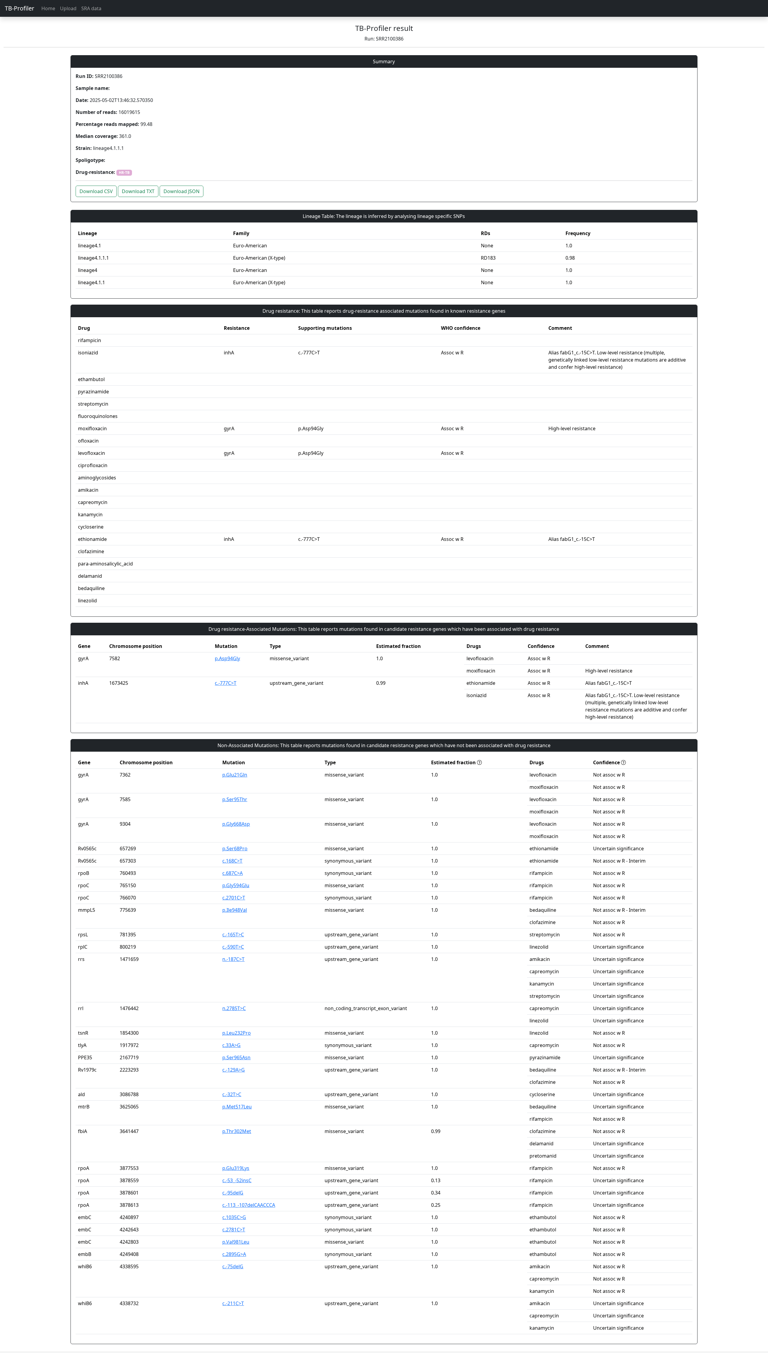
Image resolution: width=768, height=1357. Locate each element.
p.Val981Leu (235, 1242)
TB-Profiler (19, 8)
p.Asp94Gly (227, 658)
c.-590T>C (233, 947)
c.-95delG (232, 1192)
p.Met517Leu (237, 1106)
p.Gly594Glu (235, 885)
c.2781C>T (233, 1229)
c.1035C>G (234, 1217)
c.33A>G (231, 1045)
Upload (68, 8)
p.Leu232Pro (236, 1033)
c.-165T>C (233, 934)
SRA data (91, 8)
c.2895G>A (234, 1254)
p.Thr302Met (236, 1131)
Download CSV (96, 191)
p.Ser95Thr (234, 799)
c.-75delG (232, 1266)
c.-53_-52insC (236, 1180)
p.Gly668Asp (236, 824)
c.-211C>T (233, 1303)
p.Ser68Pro (235, 848)
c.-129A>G (233, 1069)
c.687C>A (232, 873)
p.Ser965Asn (236, 1057)
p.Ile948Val (234, 910)
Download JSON (182, 191)
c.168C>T (232, 860)
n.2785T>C (234, 1008)
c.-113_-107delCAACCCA (248, 1205)
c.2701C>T (233, 897)
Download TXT (138, 191)
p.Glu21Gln (234, 774)
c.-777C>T (225, 683)
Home (48, 8)
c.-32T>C (231, 1094)
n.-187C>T (233, 959)
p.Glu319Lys (235, 1168)
